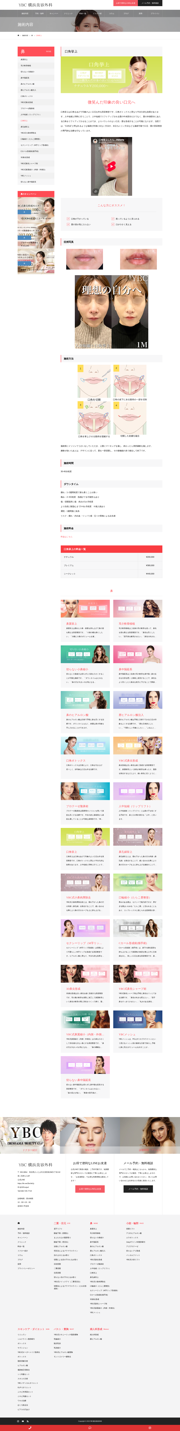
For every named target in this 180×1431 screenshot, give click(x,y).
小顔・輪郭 (135, 1223)
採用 (140, 13)
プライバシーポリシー (155, 14)
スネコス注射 (23, 1379)
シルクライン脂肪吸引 (26, 1339)
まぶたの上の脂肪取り (62, 1238)
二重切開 (57, 1268)
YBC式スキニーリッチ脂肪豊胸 (66, 1335)
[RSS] (27, 1421)
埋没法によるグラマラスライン (66, 1251)
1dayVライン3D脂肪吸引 (135, 1242)
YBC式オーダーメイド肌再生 (29, 1352)
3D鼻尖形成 (25, 157)
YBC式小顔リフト (133, 1260)
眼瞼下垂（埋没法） (61, 1242)
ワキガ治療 (22, 1401)
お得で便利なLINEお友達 (125, 3)
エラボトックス (132, 1238)
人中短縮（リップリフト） (31, 114)
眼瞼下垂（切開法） (61, 1233)
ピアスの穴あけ (24, 1409)
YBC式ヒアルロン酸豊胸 (63, 1352)
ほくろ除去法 (23, 1405)
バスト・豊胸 (64, 1329)
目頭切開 (57, 1264)
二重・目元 (62, 1223)
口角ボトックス (27, 96)
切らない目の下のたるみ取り (65, 1277)
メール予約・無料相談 (150, 3)
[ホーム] (18, 35)
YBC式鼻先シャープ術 (29, 163)
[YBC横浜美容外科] (35, 5)
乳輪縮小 (57, 1339)
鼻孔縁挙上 (25, 127)
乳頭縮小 (57, 1348)
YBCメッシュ (26, 176)
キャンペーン (54, 14)
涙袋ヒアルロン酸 (61, 1246)
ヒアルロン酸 (23, 1365)
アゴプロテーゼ (132, 1246)
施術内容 (25, 13)
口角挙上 (24, 121)
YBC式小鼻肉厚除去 (28, 133)
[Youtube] (23, 1421)
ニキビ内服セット (24, 1396)
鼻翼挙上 (24, 59)
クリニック (68, 13)
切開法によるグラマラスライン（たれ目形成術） (70, 1287)
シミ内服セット (24, 1374)
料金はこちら (66, 537)
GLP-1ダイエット (24, 1387)
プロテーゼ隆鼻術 (27, 108)
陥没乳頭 (57, 1343)
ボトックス (22, 1343)
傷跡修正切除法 (24, 1370)
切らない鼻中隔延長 (28, 182)
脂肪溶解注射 (23, 1361)
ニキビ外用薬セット (25, 1392)
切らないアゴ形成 (133, 1251)
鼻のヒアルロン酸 (27, 84)
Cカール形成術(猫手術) (30, 151)
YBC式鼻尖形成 (27, 102)
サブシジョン (23, 1348)
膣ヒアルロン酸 (96, 1339)
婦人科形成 (99, 1329)
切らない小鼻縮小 (27, 72)
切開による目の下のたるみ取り (67, 1260)
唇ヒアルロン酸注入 (28, 90)
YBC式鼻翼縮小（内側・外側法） (34, 170)
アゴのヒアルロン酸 (134, 1233)
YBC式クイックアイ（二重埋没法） (67, 1282)
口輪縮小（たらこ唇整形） (31, 139)
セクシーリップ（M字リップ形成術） (35, 145)
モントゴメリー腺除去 (62, 1357)
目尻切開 (57, 1273)
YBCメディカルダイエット (28, 1383)
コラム (111, 13)
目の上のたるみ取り (61, 1255)
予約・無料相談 (39, 14)
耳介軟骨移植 (26, 66)
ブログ (126, 13)
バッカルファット (133, 1255)
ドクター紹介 (97, 14)
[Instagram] (18, 1421)
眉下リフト (58, 1229)
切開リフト (130, 1229)
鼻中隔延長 (25, 78)
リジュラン (22, 1335)
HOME (19, 1223)
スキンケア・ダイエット (33, 1329)
